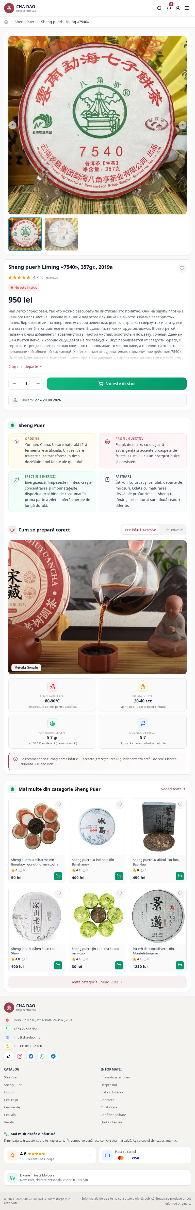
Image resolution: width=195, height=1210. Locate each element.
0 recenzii (49, 277)
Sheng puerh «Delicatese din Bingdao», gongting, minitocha (34, 862)
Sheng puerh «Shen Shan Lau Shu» (33, 950)
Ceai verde (12, 1107)
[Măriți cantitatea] (38, 383)
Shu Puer (11, 1077)
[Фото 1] (25, 234)
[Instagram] (19, 1056)
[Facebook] (31, 1056)
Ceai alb (10, 1114)
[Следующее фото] (182, 125)
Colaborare (109, 1107)
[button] (178, 8)
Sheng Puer (25, 21)
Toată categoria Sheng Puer (94, 982)
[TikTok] (8, 1056)
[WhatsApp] (42, 1056)
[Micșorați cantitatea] (14, 383)
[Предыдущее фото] (12, 125)
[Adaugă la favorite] (182, 268)
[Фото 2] (61, 234)
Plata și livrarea (112, 1092)
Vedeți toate (171, 789)
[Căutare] (159, 8)
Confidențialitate (113, 1114)
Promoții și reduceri (115, 1077)
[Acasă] (6, 22)
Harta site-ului (111, 1122)
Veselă (9, 1122)
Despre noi (109, 1084)
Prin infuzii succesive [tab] (140, 529)
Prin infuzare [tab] (173, 529)
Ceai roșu (11, 1099)
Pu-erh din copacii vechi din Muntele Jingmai (153, 950)
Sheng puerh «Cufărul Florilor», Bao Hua (156, 862)
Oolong (9, 1092)
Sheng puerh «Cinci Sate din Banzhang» (93, 862)
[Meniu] (187, 8)
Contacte (107, 1099)
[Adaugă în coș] (58, 876)
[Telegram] (53, 1056)
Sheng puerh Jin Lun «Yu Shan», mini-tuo (96, 950)
